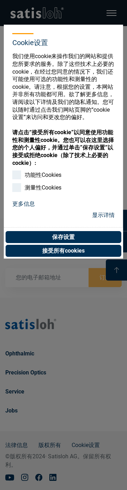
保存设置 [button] (63, 237)
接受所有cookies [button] (63, 250)
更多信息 (23, 203)
